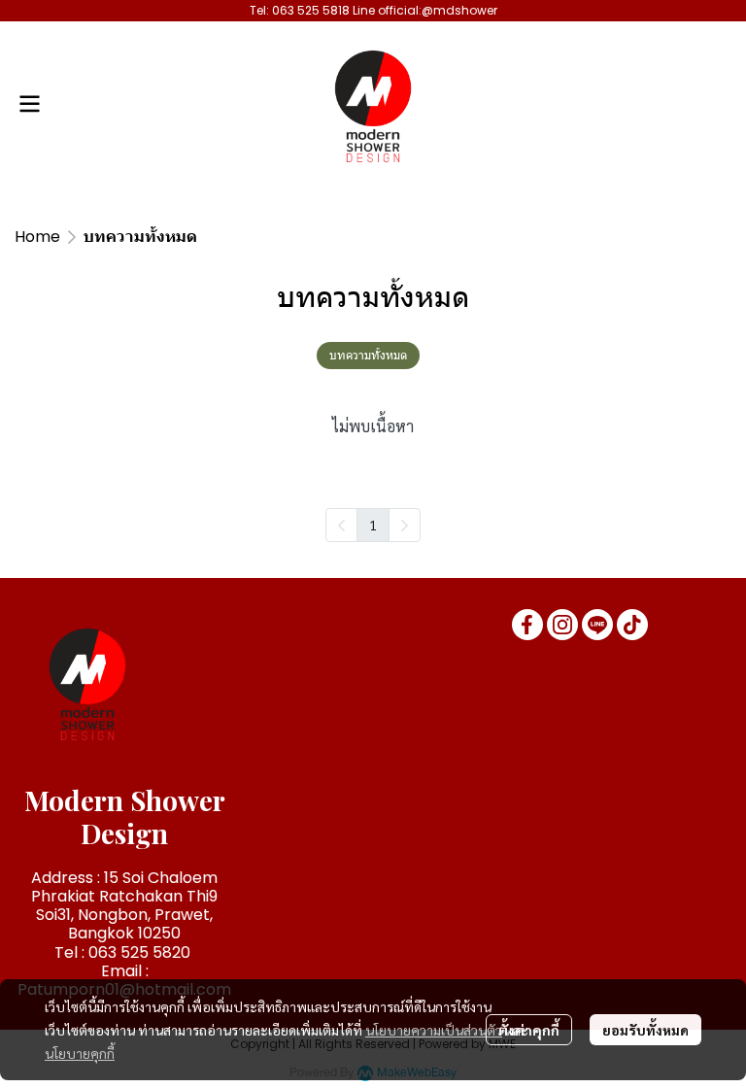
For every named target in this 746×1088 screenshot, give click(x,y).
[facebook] (527, 624)
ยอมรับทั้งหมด (645, 1029)
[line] (597, 624)
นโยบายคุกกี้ (80, 1053)
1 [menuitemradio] (373, 524)
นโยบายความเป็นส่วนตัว (433, 1029)
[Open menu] (29, 104)
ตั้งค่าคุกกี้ (529, 1029)
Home (37, 236)
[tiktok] (632, 624)
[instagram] (562, 624)
